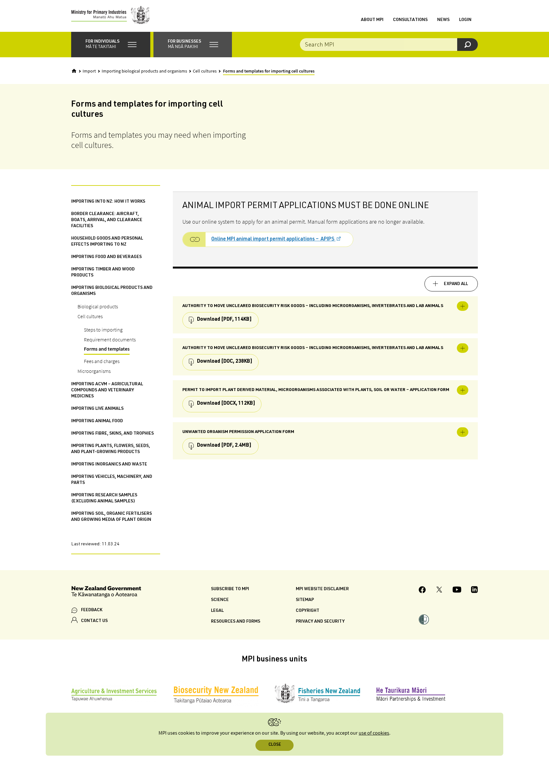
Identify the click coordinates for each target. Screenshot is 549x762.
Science (220, 600)
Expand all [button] (456, 284)
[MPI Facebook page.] (422, 590)
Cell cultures (205, 71)
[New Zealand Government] (106, 593)
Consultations (410, 20)
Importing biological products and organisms (144, 71)
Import (89, 71)
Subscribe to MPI (230, 589)
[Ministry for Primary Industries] (110, 16)
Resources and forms (235, 621)
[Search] (467, 44)
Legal (217, 611)
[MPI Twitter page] (439, 590)
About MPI (372, 20)
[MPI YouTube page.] (456, 590)
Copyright (307, 611)
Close (274, 745)
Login (465, 20)
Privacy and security (320, 621)
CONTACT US (94, 621)
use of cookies (374, 733)
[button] (110, 44)
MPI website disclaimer (322, 589)
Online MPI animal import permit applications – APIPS (273, 239)
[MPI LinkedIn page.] (474, 590)
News (443, 20)
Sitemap (305, 600)
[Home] (74, 71)
